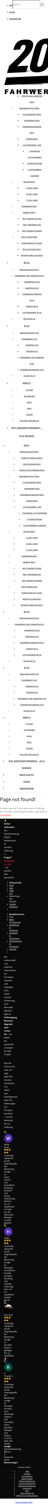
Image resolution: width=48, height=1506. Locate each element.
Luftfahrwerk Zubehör (34, 525)
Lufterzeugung (34, 163)
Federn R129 (32, 351)
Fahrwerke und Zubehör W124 (29, 276)
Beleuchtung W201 (32, 249)
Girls (29, 402)
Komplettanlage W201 (32, 84)
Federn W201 (32, 139)
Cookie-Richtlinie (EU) (27, 1483)
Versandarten (27, 1476)
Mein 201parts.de (14, 921)
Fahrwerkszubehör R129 (32, 370)
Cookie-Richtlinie (13, 905)
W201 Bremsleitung (32, 219)
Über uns (11, 892)
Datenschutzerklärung (27, 1486)
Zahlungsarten (27, 1478)
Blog (11, 885)
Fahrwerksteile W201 (29, 108)
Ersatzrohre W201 (32, 90)
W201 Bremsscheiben (32, 231)
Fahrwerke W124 (32, 282)
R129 (26, 326)
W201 (27, 70)
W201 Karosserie (29, 237)
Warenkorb (15, 19)
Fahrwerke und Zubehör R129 (32, 699)
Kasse (12, 12)
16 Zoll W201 (32, 194)
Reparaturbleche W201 (32, 255)
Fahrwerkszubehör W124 (32, 643)
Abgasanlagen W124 (29, 270)
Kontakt (12, 949)
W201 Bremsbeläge (32, 225)
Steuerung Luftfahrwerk (34, 513)
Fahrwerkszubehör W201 (32, 495)
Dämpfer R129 (32, 345)
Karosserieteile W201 (32, 243)
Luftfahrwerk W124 (32, 313)
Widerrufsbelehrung (27, 1481)
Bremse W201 (29, 212)
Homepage (5, 815)
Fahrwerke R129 (29, 339)
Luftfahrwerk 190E (32, 145)
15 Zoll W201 (32, 188)
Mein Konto (27, 774)
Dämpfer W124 (32, 288)
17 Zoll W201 (32, 200)
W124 (27, 262)
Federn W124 (32, 306)
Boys (29, 408)
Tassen (29, 414)
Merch (27, 383)
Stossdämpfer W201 (32, 114)
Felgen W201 (29, 182)
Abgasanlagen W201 (29, 78)
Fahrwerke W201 (32, 120)
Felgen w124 (29, 319)
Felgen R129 (29, 376)
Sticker (29, 390)
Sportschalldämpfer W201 (32, 470)
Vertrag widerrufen (24, 1502)
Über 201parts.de (27, 1493)
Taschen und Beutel (29, 421)
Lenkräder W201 (29, 206)
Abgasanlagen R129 (29, 333)
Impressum (27, 1488)
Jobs (11, 888)
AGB (27, 1471)
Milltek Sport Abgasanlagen (27, 1495)
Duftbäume (29, 396)
